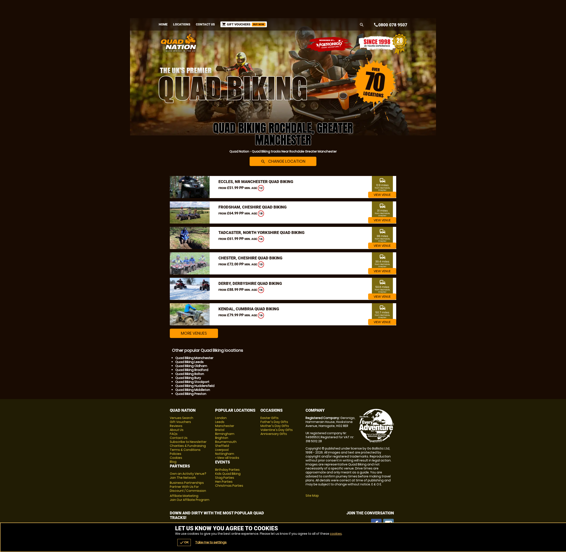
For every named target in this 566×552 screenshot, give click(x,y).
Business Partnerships (188, 487)
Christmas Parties (229, 485)
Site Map (312, 495)
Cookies (176, 457)
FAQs (174, 434)
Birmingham (224, 434)
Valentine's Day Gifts (276, 430)
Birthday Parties (227, 469)
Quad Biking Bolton (189, 374)
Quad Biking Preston (190, 394)
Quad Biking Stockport (192, 382)
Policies (175, 454)
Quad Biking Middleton (192, 390)
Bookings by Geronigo (330, 44)
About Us (177, 430)
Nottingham (224, 454)
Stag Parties (224, 477)
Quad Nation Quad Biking (239, 43)
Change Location (283, 161)
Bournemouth (226, 442)
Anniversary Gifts (273, 434)
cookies (336, 533)
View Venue (382, 195)
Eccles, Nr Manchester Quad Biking (255, 181)
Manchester (224, 426)
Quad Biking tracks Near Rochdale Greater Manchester (294, 151)
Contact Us (205, 24)
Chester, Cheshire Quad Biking (250, 258)
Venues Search (181, 418)
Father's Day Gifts (274, 422)
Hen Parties (224, 481)
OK (184, 542)
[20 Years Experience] (383, 44)
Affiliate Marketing (189, 498)
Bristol (219, 430)
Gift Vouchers (180, 422)
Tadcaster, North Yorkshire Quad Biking (261, 232)
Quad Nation (239, 151)
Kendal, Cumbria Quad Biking (248, 309)
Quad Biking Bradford (191, 370)
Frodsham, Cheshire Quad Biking (252, 207)
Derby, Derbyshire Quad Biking (250, 283)
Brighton (221, 438)
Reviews (176, 426)
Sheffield (222, 446)
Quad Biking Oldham (191, 366)
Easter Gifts (269, 418)
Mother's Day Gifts (274, 426)
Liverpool (222, 450)
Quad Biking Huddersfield (194, 386)
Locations (181, 24)
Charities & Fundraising (188, 446)
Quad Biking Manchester (194, 358)
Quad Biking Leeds (189, 362)
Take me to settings (211, 542)
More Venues (194, 333)
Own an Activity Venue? (188, 475)
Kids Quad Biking (228, 473)
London (221, 418)
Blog (173, 461)
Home (163, 24)
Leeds (219, 422)
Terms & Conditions (185, 450)
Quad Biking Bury (188, 378)
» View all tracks (227, 457)
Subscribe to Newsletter (188, 442)
